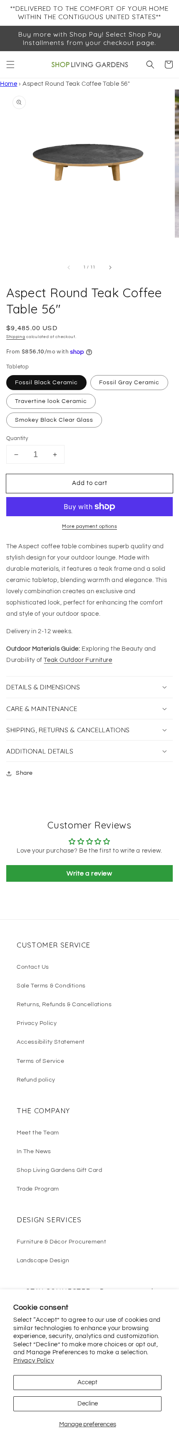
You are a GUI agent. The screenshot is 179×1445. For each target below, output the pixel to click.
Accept (87, 1382)
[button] (10, 64)
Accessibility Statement (51, 1042)
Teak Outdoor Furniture (78, 660)
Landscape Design (43, 1260)
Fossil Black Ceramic (46, 382)
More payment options (89, 526)
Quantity (17, 438)
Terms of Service (41, 1061)
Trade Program (38, 1189)
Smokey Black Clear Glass (54, 420)
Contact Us (33, 967)
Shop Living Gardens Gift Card (59, 1170)
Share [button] (24, 773)
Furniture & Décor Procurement (61, 1242)
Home (8, 84)
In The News (34, 1151)
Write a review (89, 873)
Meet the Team (38, 1133)
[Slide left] (69, 267)
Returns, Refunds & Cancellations (64, 1004)
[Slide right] (110, 267)
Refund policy (36, 1080)
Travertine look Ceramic (51, 401)
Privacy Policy (33, 1361)
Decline (87, 1403)
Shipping (15, 337)
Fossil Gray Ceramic (129, 382)
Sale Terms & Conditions (51, 986)
